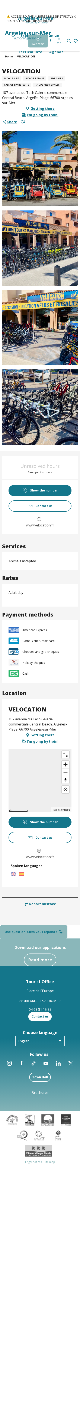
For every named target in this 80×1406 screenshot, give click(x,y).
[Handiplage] (29, 1119)
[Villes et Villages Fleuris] (38, 1150)
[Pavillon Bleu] (48, 1119)
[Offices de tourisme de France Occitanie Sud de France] (31, 1135)
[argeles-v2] (28, 35)
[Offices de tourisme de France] (58, 1135)
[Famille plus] (12, 1119)
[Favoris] (76, 41)
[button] (69, 41)
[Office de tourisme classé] (66, 1119)
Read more (40, 960)
